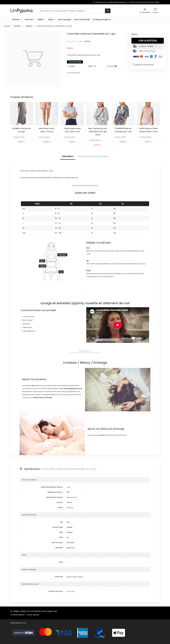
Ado (152, 2)
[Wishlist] (155, 10)
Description (67, 156)
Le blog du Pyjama (102, 19)
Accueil (7, 26)
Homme (140, 2)
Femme (132, 2)
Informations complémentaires (92, 156)
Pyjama (29, 26)
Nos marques (64, 19)
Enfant (146, 2)
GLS (68, 492)
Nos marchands (82, 19)
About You (28, 379)
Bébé (157, 2)
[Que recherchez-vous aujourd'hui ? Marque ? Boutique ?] (108, 10)
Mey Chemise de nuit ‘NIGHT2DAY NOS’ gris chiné (97, 131)
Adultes (69, 527)
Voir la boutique (147, 40)
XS (68, 537)
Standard (70, 542)
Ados (50, 19)
